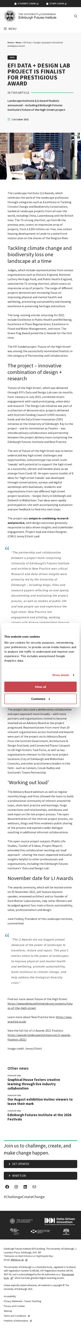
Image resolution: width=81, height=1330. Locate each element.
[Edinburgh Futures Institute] (30, 16)
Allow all (40, 686)
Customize (38, 698)
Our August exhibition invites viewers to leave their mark (40, 1101)
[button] (75, 16)
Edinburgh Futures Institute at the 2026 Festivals (39, 1117)
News (18, 42)
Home (11, 42)
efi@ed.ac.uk (17, 1259)
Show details (60, 675)
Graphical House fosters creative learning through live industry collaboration (34, 1084)
